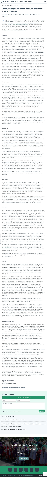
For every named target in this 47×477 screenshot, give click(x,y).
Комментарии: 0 (23, 5)
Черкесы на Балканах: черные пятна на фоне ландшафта (14, 419)
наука (23, 387)
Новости (12, 5)
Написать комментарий (23, 397)
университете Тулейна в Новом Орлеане (17, 23)
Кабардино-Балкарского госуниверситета (18, 24)
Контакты (20, 475)
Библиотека (13, 475)
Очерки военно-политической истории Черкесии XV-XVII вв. (15, 429)
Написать (41, 411)
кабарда (18, 387)
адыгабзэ (5, 387)
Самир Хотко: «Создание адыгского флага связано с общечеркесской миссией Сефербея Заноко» (22, 423)
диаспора (11, 387)
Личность (17, 5)
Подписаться (23, 458)
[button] (32, 2)
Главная (2, 475)
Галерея (17, 475)
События (9, 475)
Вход (45, 1)
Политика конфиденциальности (28, 475)
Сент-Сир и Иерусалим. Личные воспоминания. (12, 426)
